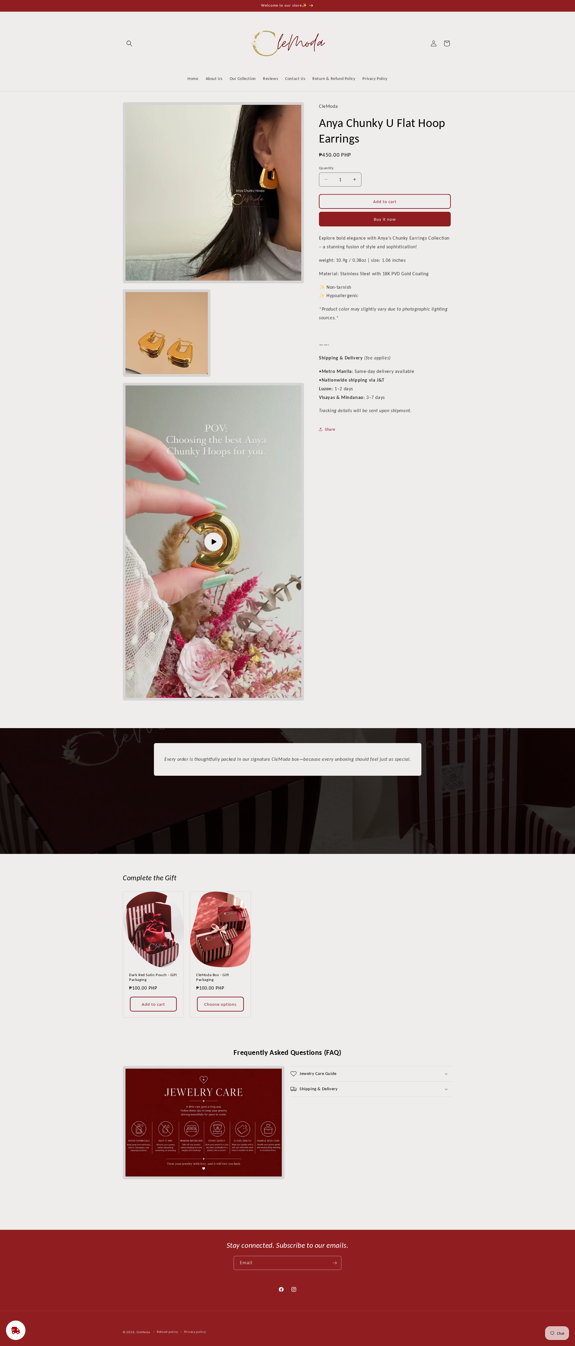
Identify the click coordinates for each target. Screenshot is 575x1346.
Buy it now (385, 219)
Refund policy (167, 1332)
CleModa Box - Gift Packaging (212, 977)
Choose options (220, 1004)
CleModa (143, 1332)
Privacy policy (195, 1332)
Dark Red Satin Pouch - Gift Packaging (153, 977)
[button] (129, 43)
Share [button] (330, 429)
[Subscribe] (334, 1263)
